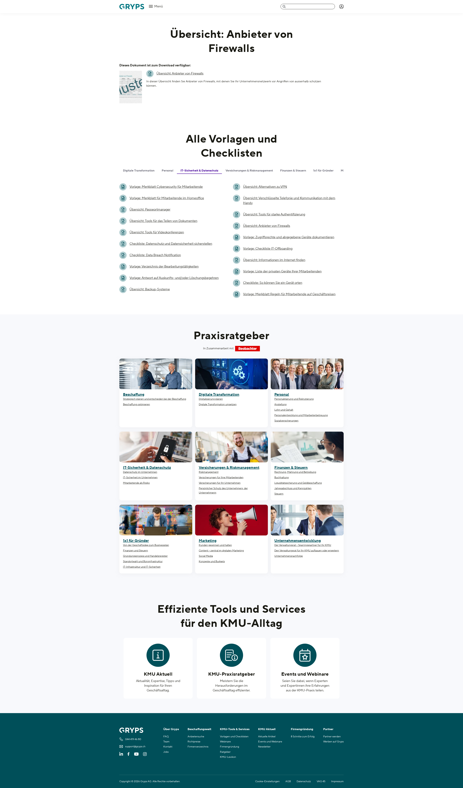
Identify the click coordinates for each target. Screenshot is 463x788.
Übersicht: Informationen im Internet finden (274, 260)
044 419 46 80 (133, 739)
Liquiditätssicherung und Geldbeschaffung (298, 483)
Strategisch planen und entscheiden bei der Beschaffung (154, 399)
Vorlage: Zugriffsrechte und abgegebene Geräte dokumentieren (288, 237)
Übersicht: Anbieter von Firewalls (179, 73)
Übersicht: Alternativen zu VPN (265, 187)
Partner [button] (328, 729)
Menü (158, 6)
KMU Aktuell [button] (266, 729)
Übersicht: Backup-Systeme (149, 289)
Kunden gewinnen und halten (215, 545)
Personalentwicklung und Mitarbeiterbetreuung (301, 415)
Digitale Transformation (219, 394)
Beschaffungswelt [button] (199, 729)
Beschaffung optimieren (136, 404)
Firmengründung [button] (302, 729)
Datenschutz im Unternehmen (140, 472)
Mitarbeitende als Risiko (136, 483)
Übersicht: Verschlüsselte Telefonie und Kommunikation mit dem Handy (289, 200)
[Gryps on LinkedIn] (121, 753)
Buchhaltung (281, 477)
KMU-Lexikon (228, 757)
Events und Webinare (305, 674)
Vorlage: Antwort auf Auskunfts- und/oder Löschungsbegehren (174, 278)
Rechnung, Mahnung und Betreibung (295, 472)
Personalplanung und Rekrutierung (294, 399)
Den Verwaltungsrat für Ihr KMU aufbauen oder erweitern (306, 550)
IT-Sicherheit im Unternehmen (140, 477)
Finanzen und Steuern (135, 550)
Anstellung (280, 404)
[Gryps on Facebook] (128, 753)
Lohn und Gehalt (283, 410)
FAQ (166, 736)
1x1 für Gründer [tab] (323, 170)
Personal (281, 394)
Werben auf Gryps (333, 741)
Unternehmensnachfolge (288, 556)
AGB (288, 781)
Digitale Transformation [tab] (138, 170)
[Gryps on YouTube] (136, 753)
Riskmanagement (208, 472)
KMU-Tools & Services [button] (234, 729)
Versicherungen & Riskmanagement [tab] (249, 170)
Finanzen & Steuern (291, 467)
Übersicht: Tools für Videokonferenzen (156, 232)
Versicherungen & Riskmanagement (229, 467)
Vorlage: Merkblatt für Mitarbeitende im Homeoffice (166, 198)
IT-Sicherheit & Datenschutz (147, 467)
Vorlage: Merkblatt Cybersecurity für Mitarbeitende (166, 187)
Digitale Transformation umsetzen (218, 404)
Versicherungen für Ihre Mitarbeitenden (221, 477)
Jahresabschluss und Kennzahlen (292, 488)
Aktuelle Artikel (266, 736)
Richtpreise (194, 741)
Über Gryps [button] (171, 729)
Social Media (206, 556)
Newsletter (264, 746)
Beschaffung (133, 394)
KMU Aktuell (158, 674)
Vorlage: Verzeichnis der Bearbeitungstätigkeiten (164, 266)
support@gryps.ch (135, 746)
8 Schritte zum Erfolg (303, 736)
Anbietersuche (196, 736)
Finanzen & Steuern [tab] (293, 170)
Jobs (166, 752)
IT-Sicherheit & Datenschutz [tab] (199, 170)
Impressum (337, 781)
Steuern (278, 493)
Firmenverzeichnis (198, 746)
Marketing (207, 540)
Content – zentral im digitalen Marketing (221, 550)
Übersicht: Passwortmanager (149, 209)
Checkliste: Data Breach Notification (155, 255)
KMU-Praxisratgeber (231, 674)
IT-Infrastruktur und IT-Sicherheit (141, 567)
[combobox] (308, 6)
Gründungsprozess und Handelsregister (145, 556)
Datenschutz (304, 781)
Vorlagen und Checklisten (234, 736)
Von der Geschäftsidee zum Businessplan (146, 545)
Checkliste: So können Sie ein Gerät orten (272, 283)
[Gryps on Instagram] (145, 753)
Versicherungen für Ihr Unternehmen (220, 483)
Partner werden (332, 736)
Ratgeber (225, 752)
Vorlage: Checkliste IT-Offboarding (267, 249)
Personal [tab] (167, 170)
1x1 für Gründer (136, 540)
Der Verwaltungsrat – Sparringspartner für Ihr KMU (302, 545)
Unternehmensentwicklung (297, 540)
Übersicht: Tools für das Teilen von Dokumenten (163, 221)
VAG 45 (321, 781)
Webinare (225, 741)
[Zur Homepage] (131, 6)
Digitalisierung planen (211, 399)
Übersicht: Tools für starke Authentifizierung (274, 214)
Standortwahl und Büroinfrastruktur (143, 561)
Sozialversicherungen (286, 420)
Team (166, 741)
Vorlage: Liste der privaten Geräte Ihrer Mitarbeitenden (282, 271)
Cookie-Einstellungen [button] (267, 781)
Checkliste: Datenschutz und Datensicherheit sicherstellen (170, 244)
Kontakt (167, 746)
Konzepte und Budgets (212, 561)
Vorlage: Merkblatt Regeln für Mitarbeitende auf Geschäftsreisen (289, 294)
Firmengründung (229, 746)
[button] (341, 6)
